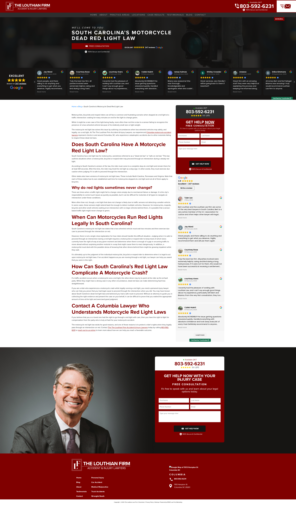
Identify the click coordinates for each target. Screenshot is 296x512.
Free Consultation (99, 46)
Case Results (156, 14)
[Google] (159, 506)
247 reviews (20, 83)
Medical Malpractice (99, 487)
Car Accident (96, 482)
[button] (143, 47)
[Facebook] (137, 506)
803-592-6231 (257, 6)
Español (279, 19)
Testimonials (175, 14)
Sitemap (156, 502)
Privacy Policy (150, 502)
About (103, 14)
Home (93, 14)
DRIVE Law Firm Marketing (174, 502)
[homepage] (25, 6)
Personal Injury (97, 477)
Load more (200, 335)
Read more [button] (41, 92)
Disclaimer (142, 502)
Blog (189, 14)
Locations (138, 14)
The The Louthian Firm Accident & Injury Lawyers (128, 327)
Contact (200, 14)
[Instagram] (141, 506)
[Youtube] (150, 506)
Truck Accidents (98, 491)
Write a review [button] (186, 188)
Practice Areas (120, 14)
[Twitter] (146, 506)
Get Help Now (202, 164)
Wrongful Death (97, 496)
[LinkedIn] (155, 506)
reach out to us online (87, 330)
